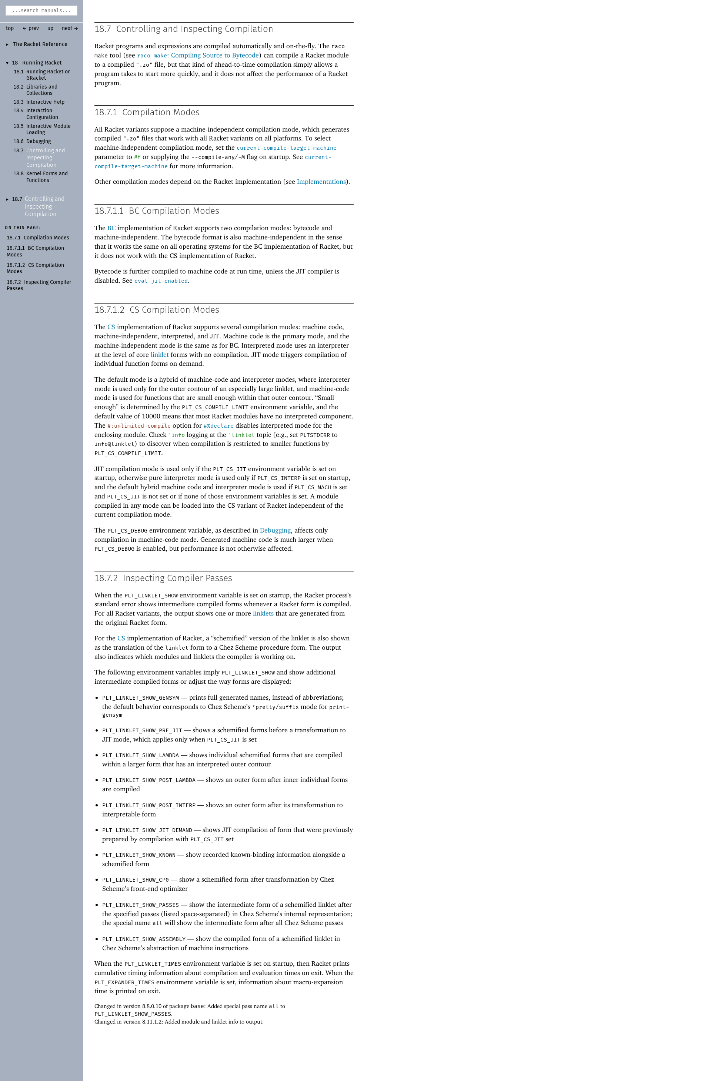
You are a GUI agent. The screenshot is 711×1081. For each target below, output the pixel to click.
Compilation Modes (46, 238)
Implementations (321, 181)
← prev (30, 28)
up (50, 28)
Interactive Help (45, 102)
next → (70, 28)
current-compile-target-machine (287, 148)
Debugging (38, 141)
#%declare (219, 425)
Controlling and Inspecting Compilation (45, 158)
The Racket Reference (40, 44)
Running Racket (42, 63)
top (10, 28)
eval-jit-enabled (161, 281)
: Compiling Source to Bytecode (198, 55)
